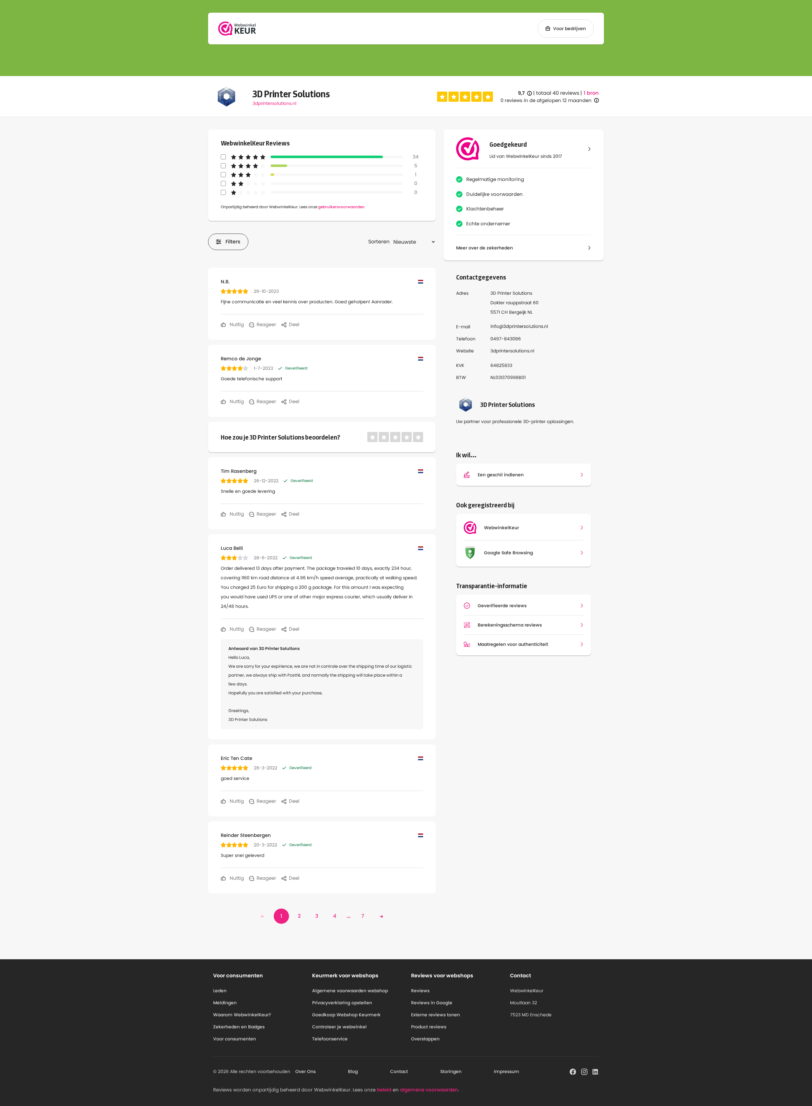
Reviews (420, 990)
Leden (219, 990)
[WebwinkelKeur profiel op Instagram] (584, 1071)
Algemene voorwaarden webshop (350, 990)
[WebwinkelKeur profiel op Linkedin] (596, 1071)
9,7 (525, 93)
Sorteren (379, 241)
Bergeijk (517, 312)
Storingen (451, 1071)
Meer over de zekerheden (484, 248)
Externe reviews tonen (435, 1015)
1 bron (591, 93)
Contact (399, 1071)
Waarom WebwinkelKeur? (242, 1015)
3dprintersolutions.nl (274, 103)
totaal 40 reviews (557, 93)
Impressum (506, 1071)
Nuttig (236, 324)
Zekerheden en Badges (239, 1027)
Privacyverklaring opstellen (342, 1003)
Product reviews (428, 1027)
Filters (233, 241)
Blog (353, 1071)
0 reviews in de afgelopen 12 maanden (546, 100)
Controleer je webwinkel (339, 1027)
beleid (384, 1089)
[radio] (442, 97)
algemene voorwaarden (429, 1089)
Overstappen (425, 1039)
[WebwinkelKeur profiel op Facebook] (573, 1071)
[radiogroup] (465, 97)
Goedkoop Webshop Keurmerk (346, 1015)
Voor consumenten (234, 1039)
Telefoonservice (330, 1039)
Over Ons (305, 1071)
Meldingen (225, 1003)
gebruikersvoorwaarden (341, 206)
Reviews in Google (431, 1003)
